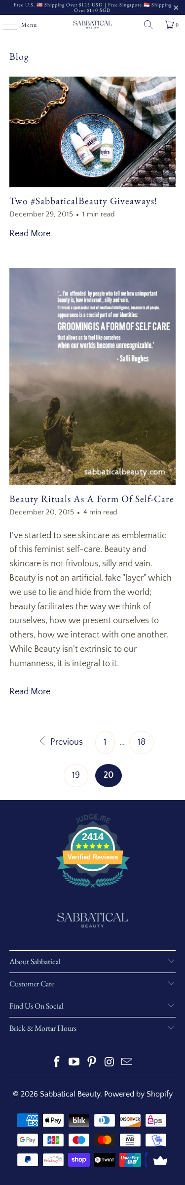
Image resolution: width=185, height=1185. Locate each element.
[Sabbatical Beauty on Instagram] (109, 1063)
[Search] (148, 25)
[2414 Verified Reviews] (93, 889)
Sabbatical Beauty (70, 1094)
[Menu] (4, 25)
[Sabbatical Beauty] (92, 25)
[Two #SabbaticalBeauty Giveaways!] (92, 132)
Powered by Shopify (138, 1094)
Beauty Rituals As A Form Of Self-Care (91, 498)
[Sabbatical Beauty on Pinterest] (92, 1063)
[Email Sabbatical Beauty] (127, 1063)
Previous (65, 742)
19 (76, 775)
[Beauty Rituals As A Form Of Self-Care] (92, 376)
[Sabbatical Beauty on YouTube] (74, 1063)
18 (142, 742)
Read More (29, 234)
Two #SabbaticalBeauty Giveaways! (83, 200)
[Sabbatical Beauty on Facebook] (56, 1063)
